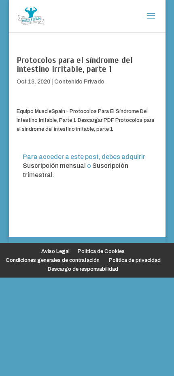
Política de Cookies (101, 251)
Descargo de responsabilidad (83, 269)
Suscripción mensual (54, 165)
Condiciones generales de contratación (53, 260)
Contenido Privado (79, 82)
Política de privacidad (135, 260)
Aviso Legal (55, 251)
